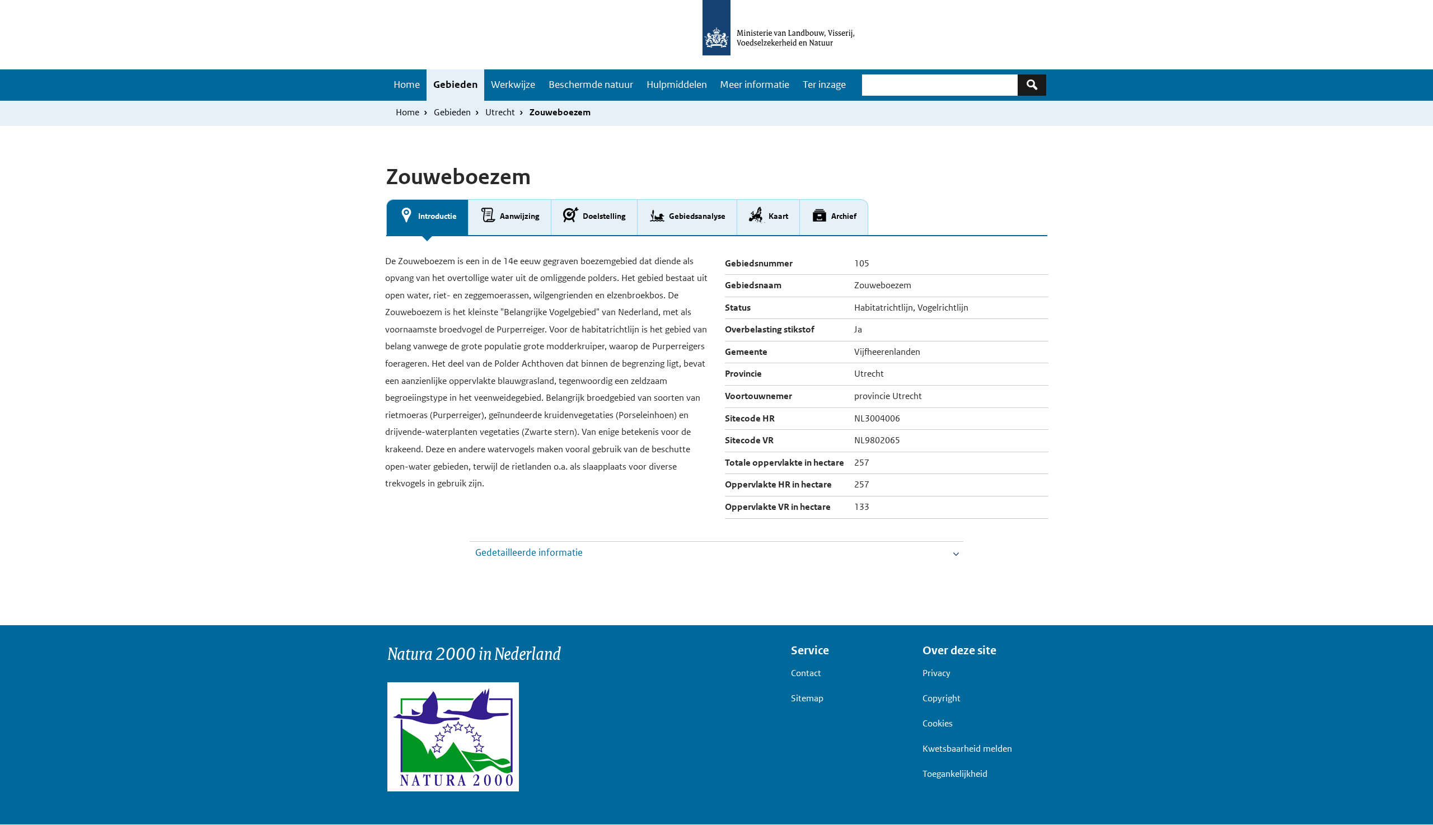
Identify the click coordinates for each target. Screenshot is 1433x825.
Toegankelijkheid (954, 774)
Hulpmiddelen (677, 84)
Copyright (941, 698)
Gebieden (455, 84)
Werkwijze (513, 84)
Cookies (937, 723)
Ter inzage (824, 84)
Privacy (936, 673)
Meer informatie (754, 84)
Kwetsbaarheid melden (967, 748)
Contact (806, 673)
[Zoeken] (1032, 84)
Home (407, 84)
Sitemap (807, 698)
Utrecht (500, 112)
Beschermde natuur (591, 84)
